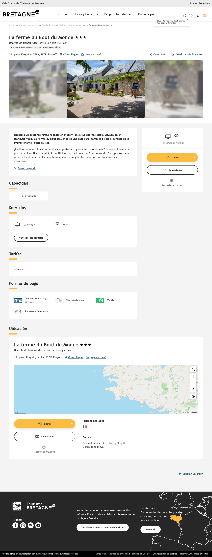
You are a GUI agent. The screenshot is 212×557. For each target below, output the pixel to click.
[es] (205, 15)
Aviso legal (101, 554)
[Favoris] (191, 15)
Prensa (193, 3)
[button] (199, 15)
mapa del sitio (201, 554)
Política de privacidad (119, 554)
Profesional (204, 3)
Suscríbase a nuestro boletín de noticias (102, 527)
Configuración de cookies (165, 554)
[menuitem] (21, 14)
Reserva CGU (186, 554)
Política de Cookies (141, 554)
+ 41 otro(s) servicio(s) (172, 142)
